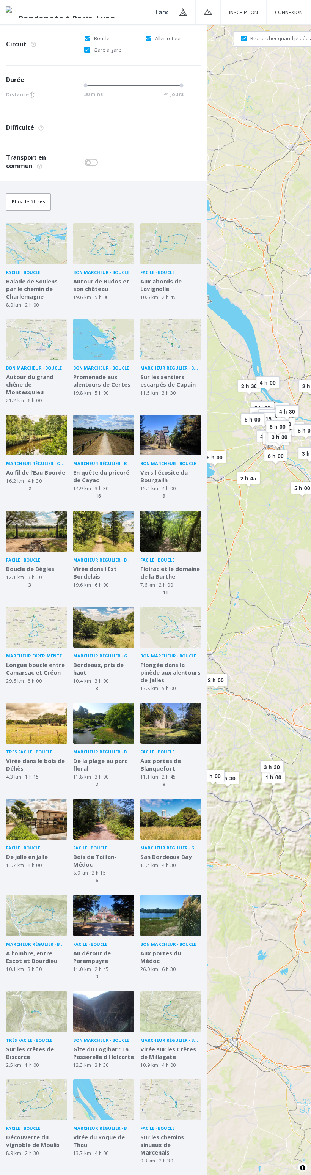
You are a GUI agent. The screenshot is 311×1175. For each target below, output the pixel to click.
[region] (259, 599)
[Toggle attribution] (302, 1167)
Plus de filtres (28, 201)
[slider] (87, 85)
